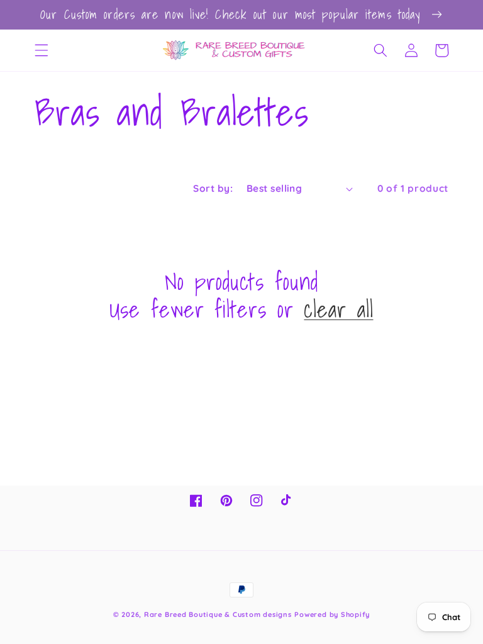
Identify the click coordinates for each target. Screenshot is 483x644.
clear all (338, 310)
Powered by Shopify (332, 614)
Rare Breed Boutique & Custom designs (218, 614)
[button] (41, 50)
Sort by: (213, 188)
